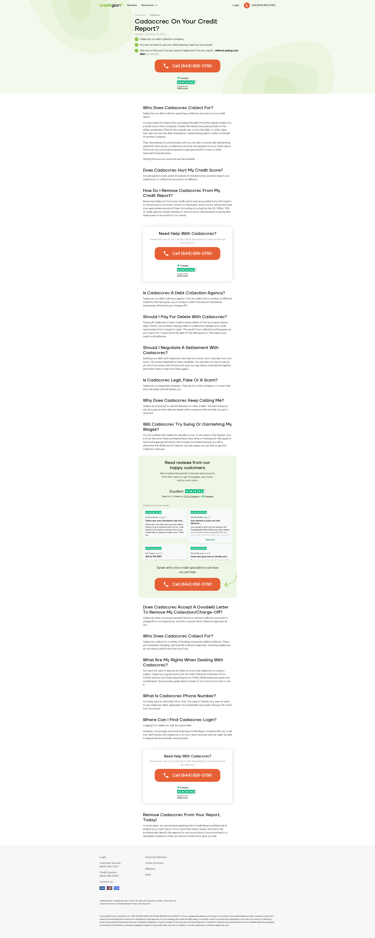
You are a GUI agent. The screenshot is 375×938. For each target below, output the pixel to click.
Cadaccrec (154, 15)
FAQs (148, 875)
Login (103, 857)
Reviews (132, 5)
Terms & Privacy (154, 863)
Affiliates (150, 869)
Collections (140, 15)
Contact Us (106, 882)
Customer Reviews (156, 857)
